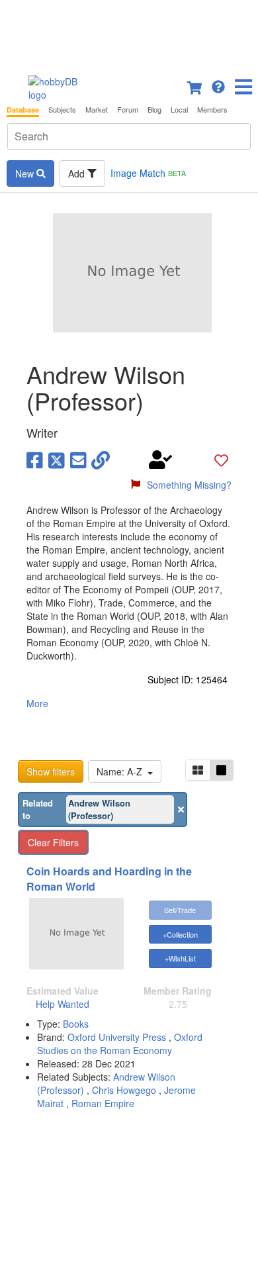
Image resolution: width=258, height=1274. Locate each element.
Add (77, 173)
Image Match (148, 172)
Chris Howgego (124, 1090)
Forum (127, 110)
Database (23, 110)
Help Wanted (62, 1003)
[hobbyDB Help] (218, 85)
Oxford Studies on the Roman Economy (119, 1043)
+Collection (180, 934)
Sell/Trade (180, 910)
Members (212, 110)
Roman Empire (102, 1103)
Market (96, 110)
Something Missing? (189, 484)
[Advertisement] (129, 33)
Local (179, 110)
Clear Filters (53, 842)
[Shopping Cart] (195, 85)
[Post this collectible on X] (56, 459)
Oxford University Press (118, 1037)
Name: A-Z (122, 771)
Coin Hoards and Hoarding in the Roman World (109, 878)
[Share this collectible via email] (78, 459)
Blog (154, 110)
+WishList (180, 958)
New (25, 173)
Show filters (50, 771)
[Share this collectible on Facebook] (34, 459)
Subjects (62, 110)
